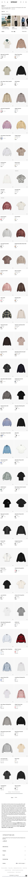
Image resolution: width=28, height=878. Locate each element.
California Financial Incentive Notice (17, 870)
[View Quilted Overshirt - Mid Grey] (15, 111)
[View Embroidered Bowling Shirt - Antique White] (15, 408)
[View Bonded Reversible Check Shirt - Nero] (15, 246)
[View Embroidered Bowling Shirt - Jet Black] (16, 408)
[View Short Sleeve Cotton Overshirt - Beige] (15, 489)
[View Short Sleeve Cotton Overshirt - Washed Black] (2, 84)
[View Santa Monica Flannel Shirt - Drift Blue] (2, 138)
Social (4, 855)
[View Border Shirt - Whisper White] (2, 543)
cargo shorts (4, 827)
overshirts (15, 824)
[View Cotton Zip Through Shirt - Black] (2, 111)
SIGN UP (5, 840)
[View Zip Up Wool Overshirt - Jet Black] (15, 734)
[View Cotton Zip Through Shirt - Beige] (15, 570)
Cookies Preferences (8, 870)
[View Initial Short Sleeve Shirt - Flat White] (16, 462)
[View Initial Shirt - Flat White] (15, 435)
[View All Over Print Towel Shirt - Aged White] (16, 597)
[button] (5, 2)
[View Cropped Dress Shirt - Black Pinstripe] (15, 543)
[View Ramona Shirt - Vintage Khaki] (15, 165)
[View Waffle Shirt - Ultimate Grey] (15, 624)
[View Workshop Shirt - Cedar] (15, 300)
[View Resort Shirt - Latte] (15, 761)
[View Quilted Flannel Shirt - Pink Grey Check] (15, 707)
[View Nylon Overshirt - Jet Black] (15, 788)
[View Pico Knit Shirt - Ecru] (15, 219)
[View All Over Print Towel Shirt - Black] (15, 597)
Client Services (5, 846)
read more (13, 8)
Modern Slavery (18, 872)
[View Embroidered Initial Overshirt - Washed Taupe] (16, 354)
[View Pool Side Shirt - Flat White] (15, 192)
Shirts (7, 11)
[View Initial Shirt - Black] (2, 192)
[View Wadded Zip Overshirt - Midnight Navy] (15, 381)
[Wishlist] (20, 2)
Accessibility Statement (11, 872)
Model (12, 31)
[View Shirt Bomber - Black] (15, 84)
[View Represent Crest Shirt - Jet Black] (2, 516)
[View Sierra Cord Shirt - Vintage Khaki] (15, 273)
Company (4, 850)
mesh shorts (22, 826)
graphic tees (19, 822)
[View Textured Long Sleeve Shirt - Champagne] (15, 327)
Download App (5, 859)
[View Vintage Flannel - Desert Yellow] (15, 138)
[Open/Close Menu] (2, 2)
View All (3, 11)
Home (12, 797)
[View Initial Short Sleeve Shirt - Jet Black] (15, 462)
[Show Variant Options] (13, 52)
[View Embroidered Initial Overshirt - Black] (15, 354)
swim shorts (10, 827)
